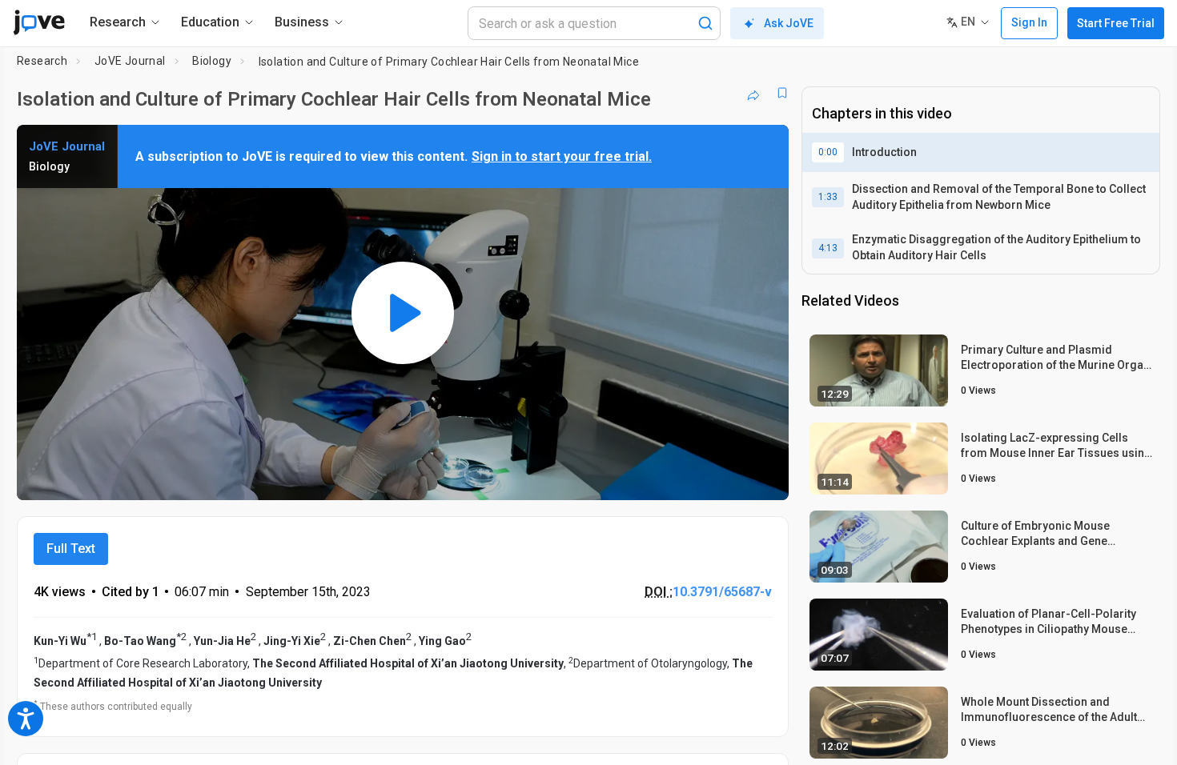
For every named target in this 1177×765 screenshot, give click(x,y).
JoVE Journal (130, 60)
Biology (211, 60)
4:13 (828, 248)
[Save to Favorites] (782, 92)
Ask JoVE (788, 23)
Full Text (70, 548)
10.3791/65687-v (722, 591)
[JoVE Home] (39, 22)
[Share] (753, 92)
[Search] (705, 23)
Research (42, 60)
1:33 (828, 196)
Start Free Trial (1116, 23)
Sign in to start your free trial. (562, 156)
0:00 (828, 152)
